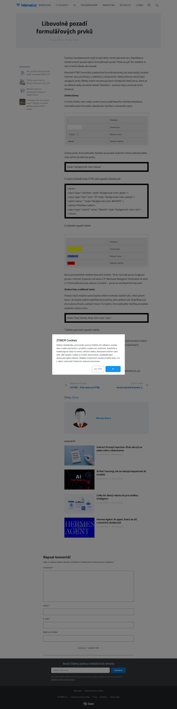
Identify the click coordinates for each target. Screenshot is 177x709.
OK (113, 369)
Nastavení (98, 369)
